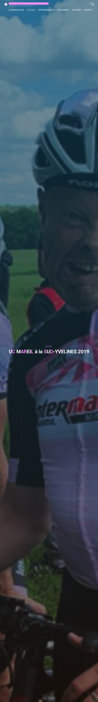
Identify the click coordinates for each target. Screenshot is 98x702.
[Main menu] (92, 4)
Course (48, 346)
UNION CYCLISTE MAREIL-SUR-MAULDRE (29, 3)
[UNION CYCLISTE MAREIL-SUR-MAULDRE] (6, 4)
